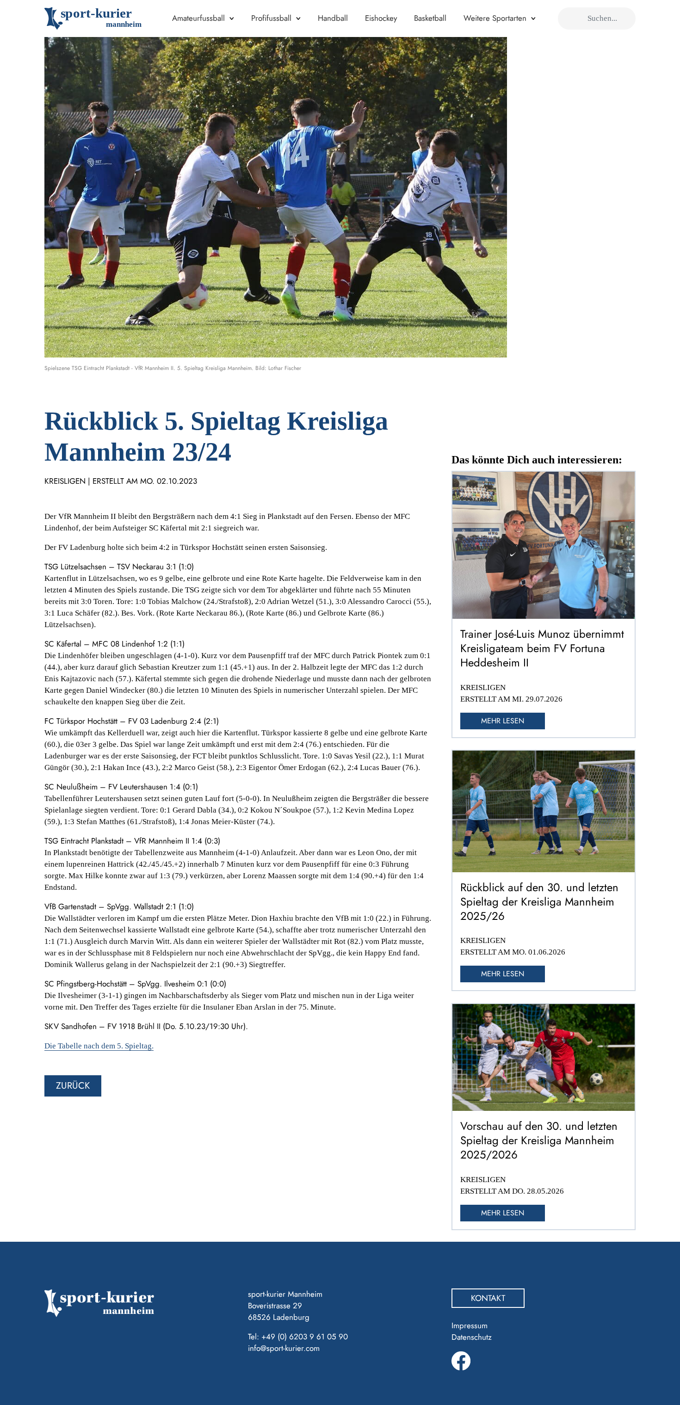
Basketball (430, 18)
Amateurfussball (198, 18)
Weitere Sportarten (495, 18)
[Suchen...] (569, 18)
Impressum (469, 1325)
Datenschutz (471, 1337)
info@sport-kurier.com (284, 1348)
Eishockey (381, 18)
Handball (333, 18)
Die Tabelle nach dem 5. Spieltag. (99, 1045)
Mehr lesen (502, 720)
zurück (73, 1085)
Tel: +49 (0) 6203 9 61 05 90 (298, 1336)
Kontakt (488, 1298)
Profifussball (271, 18)
